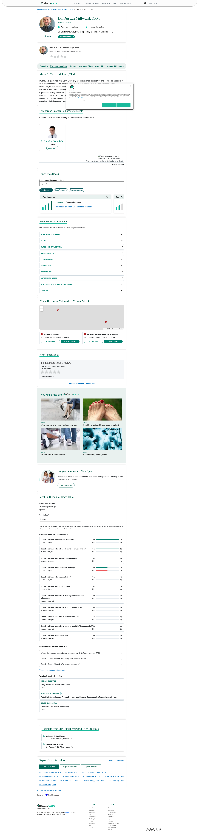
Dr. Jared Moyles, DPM (47, 780)
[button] (67, 534)
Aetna (43, 241)
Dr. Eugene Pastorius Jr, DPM (50, 772)
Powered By (41, 795)
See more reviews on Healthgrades (81, 383)
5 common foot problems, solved (95, 454)
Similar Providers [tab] (49, 766)
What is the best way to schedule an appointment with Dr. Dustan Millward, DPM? (71, 653)
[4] (61, 56)
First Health (46, 266)
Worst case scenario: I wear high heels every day (59, 425)
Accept (123, 104)
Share (49, 36)
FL (60, 9)
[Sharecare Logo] (49, 3)
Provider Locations (58, 66)
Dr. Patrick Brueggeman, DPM (93, 780)
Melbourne (67, 9)
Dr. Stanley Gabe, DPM (69, 780)
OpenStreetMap (113, 329)
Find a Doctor (42, 9)
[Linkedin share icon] (153, 830)
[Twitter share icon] (156, 830)
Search (145, 3)
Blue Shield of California (51, 247)
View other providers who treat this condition (74, 206)
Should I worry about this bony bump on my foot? (101, 425)
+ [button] (41, 307)
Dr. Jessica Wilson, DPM (74, 772)
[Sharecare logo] (60, 805)
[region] (100, 96)
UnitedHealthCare (48, 253)
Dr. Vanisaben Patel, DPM (114, 776)
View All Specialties (116, 760)
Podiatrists (53, 9)
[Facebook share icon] (147, 830)
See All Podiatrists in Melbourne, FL (50, 791)
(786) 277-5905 (71, 341)
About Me (99, 66)
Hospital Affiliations (115, 66)
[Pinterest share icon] (160, 830)
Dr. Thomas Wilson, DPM (48, 776)
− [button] (41, 310)
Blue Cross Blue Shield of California (56, 284)
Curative (44, 290)
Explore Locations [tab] (70, 766)
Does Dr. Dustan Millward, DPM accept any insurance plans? (63, 658)
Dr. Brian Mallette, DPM (91, 776)
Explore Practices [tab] (90, 766)
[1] (51, 56)
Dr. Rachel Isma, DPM (47, 784)
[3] (58, 56)
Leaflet (105, 329)
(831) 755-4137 (114, 341)
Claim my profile (66, 485)
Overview (44, 66)
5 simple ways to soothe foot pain (53, 454)
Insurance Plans (86, 66)
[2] (54, 56)
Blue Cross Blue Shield (50, 234)
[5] (65, 56)
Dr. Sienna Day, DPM (116, 780)
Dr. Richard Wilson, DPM (97, 772)
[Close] (130, 86)
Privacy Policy (80, 97)
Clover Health (47, 259)
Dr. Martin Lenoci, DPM (70, 776)
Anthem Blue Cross (49, 278)
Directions (51, 341)
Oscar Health (46, 272)
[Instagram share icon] (150, 830)
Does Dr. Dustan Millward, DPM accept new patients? (60, 664)
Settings (76, 104)
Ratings (73, 66)
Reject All (108, 104)
